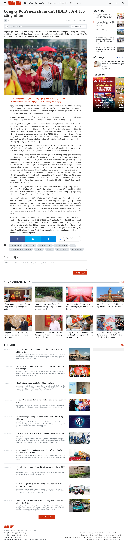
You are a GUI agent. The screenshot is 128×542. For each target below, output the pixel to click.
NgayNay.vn (14, 3)
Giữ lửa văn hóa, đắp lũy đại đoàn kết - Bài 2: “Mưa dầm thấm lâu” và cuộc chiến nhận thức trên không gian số (104, 103)
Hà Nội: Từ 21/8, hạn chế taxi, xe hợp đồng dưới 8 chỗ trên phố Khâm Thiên (39, 501)
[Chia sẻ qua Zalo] (48, 239)
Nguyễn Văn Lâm (30, 245)
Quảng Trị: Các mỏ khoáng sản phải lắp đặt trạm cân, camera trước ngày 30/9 (105, 49)
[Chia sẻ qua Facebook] (17, 239)
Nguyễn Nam (106, 69)
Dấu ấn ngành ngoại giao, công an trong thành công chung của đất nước (17, 306)
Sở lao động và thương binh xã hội (20, 249)
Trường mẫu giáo (77, 249)
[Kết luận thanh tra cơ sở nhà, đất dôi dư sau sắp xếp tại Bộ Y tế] (79, 472)
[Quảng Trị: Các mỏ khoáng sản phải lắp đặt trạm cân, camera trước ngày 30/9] (120, 49)
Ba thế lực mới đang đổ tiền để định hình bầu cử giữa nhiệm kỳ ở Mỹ (41, 401)
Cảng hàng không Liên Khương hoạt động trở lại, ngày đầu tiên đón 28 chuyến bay (39, 451)
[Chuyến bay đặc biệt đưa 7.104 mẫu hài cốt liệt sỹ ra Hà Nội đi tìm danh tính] (79, 294)
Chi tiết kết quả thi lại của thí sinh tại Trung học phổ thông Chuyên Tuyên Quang (39, 485)
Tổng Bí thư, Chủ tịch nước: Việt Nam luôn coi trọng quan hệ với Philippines (16, 334)
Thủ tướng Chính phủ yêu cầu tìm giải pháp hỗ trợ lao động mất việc (38, 98)
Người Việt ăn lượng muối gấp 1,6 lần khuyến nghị (35, 383)
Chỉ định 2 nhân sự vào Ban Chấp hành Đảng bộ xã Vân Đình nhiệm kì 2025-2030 (104, 16)
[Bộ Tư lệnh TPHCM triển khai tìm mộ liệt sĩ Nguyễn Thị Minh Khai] (110, 294)
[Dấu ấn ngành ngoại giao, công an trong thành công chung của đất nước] (18, 294)
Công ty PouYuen (15, 245)
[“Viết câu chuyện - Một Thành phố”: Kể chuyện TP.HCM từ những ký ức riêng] (79, 354)
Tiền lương (49, 249)
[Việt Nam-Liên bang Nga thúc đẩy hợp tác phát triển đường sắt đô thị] (120, 24)
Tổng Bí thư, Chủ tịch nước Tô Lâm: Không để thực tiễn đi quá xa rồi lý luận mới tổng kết (49, 334)
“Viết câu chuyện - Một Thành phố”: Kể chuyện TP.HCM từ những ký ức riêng (39, 350)
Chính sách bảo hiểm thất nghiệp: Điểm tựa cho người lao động (36, 101)
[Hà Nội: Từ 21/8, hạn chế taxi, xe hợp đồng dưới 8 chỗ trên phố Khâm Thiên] (79, 505)
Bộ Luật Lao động (62, 249)
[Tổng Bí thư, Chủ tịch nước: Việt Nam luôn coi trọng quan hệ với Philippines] (18, 323)
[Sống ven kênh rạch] (120, 32)
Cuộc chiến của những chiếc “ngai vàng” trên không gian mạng (113, 63)
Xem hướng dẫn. (76, 247)
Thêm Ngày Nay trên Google (68, 239)
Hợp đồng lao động (45, 245)
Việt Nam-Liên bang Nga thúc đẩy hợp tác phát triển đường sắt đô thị (105, 24)
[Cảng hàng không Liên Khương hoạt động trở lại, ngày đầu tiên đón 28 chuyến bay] (79, 455)
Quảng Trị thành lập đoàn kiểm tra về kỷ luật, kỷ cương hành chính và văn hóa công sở (79, 334)
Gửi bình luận (80, 273)
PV (8, 20)
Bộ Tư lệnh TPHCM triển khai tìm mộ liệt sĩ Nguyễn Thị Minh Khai (110, 305)
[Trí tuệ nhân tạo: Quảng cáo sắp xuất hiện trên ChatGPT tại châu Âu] (79, 421)
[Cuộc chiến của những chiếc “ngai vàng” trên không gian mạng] (97, 64)
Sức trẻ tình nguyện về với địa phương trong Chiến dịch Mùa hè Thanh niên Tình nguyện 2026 (105, 40)
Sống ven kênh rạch (102, 30)
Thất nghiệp (39, 249)
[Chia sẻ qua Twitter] (33, 239)
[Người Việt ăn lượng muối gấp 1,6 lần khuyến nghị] (79, 388)
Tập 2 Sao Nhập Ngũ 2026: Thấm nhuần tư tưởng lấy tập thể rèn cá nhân (40, 434)
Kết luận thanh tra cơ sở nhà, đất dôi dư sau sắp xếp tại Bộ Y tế (40, 468)
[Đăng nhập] (123, 3)
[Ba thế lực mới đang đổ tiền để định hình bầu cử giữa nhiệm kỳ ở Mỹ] (79, 405)
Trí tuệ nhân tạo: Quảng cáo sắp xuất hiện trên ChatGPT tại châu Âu (39, 417)
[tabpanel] (108, 65)
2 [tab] (119, 57)
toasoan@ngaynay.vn (114, 539)
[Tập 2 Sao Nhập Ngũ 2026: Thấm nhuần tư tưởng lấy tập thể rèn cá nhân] (79, 438)
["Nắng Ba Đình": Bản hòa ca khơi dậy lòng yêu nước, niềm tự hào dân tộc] (79, 371)
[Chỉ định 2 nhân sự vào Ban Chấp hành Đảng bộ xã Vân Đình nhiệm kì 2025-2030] (120, 16)
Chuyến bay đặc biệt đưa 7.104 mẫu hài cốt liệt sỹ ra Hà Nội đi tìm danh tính (79, 306)
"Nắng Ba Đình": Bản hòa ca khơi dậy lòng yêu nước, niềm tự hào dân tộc (40, 367)
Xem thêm (47, 517)
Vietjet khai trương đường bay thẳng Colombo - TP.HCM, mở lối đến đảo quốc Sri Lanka (109, 334)
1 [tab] (117, 57)
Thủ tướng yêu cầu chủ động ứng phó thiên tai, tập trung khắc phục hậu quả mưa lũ (48, 306)
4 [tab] (122, 57)
